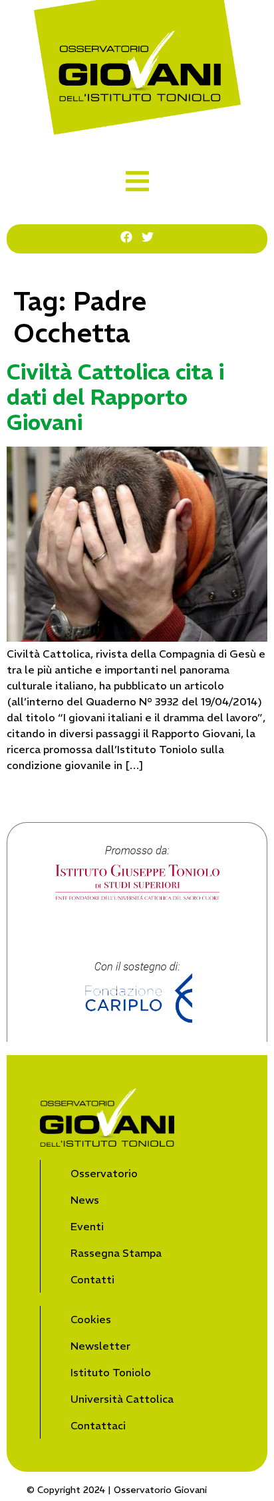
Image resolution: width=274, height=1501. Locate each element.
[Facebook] (126, 237)
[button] (137, 181)
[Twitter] (148, 237)
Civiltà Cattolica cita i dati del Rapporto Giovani (115, 398)
